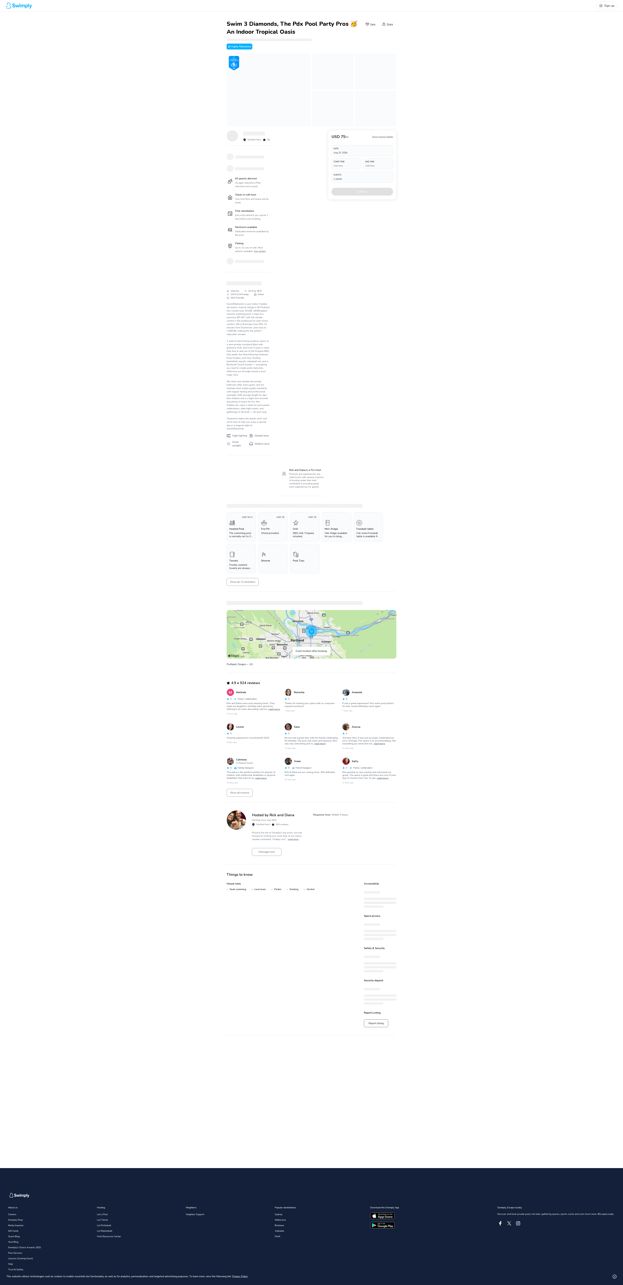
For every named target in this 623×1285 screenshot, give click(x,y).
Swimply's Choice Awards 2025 (24, 1247)
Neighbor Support (195, 1214)
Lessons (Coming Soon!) (20, 1258)
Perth (277, 1236)
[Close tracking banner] (615, 1277)
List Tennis (102, 1219)
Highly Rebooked (241, 46)
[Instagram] (518, 1223)
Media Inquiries (16, 1225)
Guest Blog (14, 1236)
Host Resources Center (109, 1236)
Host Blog (13, 1241)
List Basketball (104, 1230)
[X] (509, 1223)
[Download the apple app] (382, 1216)
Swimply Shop (15, 1219)
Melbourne (280, 1219)
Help (10, 1264)
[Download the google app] (382, 1225)
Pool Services (15, 1253)
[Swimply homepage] (159, 5)
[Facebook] (500, 1223)
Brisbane (279, 1225)
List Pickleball (104, 1225)
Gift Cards (13, 1230)
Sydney (278, 1214)
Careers (12, 1214)
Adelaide (279, 1230)
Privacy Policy (240, 1276)
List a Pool (102, 1214)
